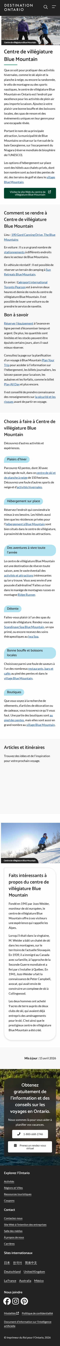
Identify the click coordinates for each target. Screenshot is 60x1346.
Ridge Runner (26, 594)
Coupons (9, 1200)
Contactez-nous (13, 1218)
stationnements (14, 252)
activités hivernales (29, 487)
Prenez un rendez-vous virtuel (33, 1147)
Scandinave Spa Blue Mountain (24, 627)
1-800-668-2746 (33, 1134)
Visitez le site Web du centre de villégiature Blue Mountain (28, 193)
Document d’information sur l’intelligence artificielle (27, 1324)
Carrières (9, 1243)
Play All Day (12, 384)
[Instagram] (15, 1302)
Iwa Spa (33, 636)
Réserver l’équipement (18, 323)
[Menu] (54, 7)
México (39, 1280)
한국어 (17, 1262)
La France (10, 1280)
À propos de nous (14, 1237)
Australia (25, 1280)
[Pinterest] (24, 1302)
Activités (9, 1181)
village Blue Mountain (18, 678)
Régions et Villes (13, 1187)
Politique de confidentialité (37, 1313)
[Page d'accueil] (18, 7)
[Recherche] (46, 7)
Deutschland (12, 1271)
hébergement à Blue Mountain (25, 524)
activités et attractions (18, 575)
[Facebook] (7, 1302)
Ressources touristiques (18, 1194)
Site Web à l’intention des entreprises (25, 1224)
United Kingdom (34, 1271)
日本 (7, 1262)
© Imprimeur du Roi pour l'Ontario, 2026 (27, 1337)
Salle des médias (13, 1230)
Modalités (10, 1313)
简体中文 (31, 1262)
